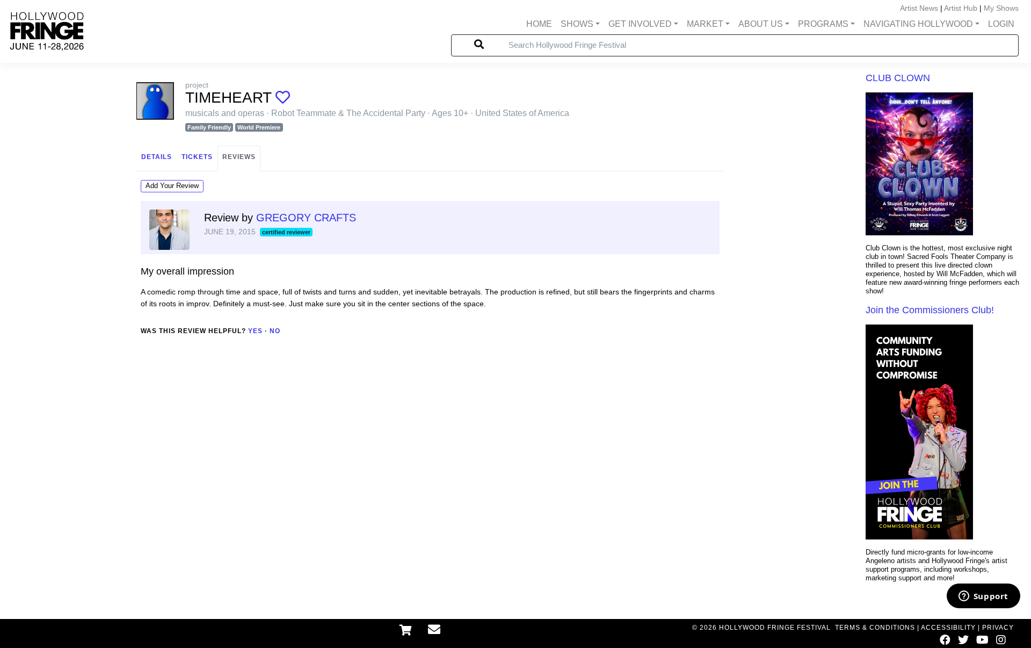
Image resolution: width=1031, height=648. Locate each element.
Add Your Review (172, 186)
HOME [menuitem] (539, 23)
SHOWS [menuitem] (577, 23)
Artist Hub (960, 8)
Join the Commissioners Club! (930, 310)
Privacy (998, 627)
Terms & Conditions (875, 627)
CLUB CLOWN (898, 78)
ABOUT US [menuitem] (760, 23)
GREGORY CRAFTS (306, 218)
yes (255, 331)
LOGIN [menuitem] (1001, 23)
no (275, 331)
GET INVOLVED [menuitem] (640, 23)
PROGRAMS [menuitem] (823, 23)
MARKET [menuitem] (705, 23)
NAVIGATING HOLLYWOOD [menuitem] (918, 23)
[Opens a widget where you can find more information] (983, 597)
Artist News (919, 8)
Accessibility (948, 627)
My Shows (1001, 8)
